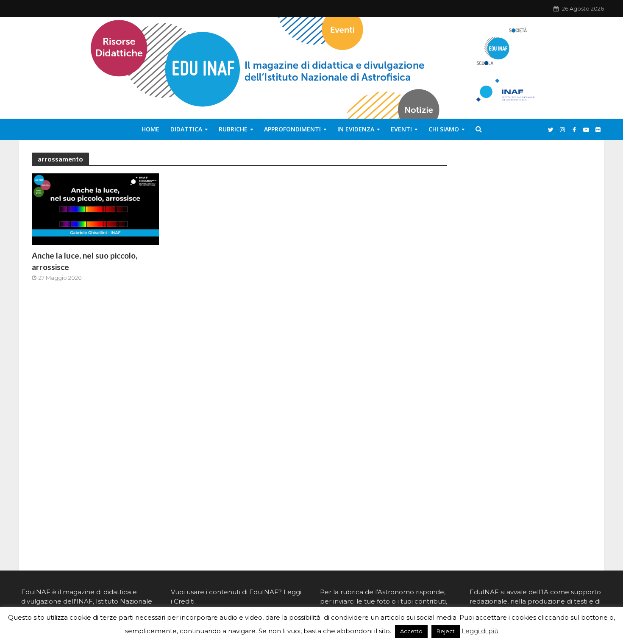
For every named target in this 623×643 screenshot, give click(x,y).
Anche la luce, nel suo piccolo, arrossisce (84, 261)
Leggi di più (480, 631)
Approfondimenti (292, 129)
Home (150, 129)
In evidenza (355, 129)
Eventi (401, 129)
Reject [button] (446, 631)
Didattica (186, 129)
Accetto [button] (411, 631)
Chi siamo (443, 129)
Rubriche (233, 129)
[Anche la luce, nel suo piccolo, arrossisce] (95, 209)
